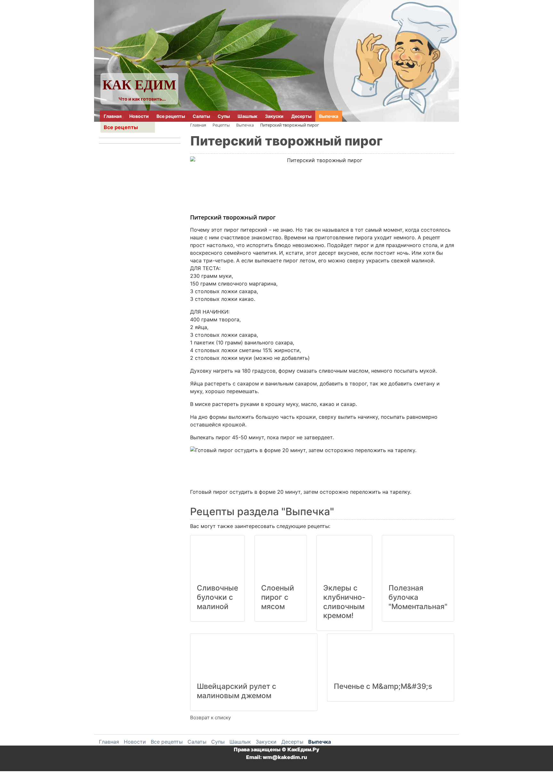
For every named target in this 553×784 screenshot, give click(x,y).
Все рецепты (170, 116)
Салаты (201, 116)
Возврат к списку (210, 717)
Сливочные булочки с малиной (217, 597)
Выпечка (328, 116)
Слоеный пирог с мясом (277, 597)
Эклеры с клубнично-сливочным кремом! (344, 601)
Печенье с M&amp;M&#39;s (383, 686)
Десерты (301, 116)
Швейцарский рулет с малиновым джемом (236, 691)
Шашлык (247, 116)
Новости (139, 116)
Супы (224, 116)
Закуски (274, 116)
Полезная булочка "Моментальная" (418, 597)
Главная (113, 116)
